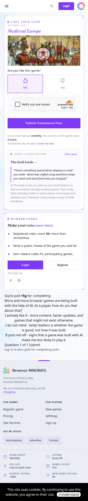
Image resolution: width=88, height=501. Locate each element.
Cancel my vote (45, 143)
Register (62, 265)
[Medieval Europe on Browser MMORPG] (44, 51)
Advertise (35, 440)
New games (54, 409)
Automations (14, 440)
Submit (34, 345)
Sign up (51, 423)
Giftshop (51, 416)
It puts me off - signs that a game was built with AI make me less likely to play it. (44, 337)
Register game (13, 409)
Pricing (8, 416)
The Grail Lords (24, 162)
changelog (9, 392)
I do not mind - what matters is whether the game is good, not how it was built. (44, 327)
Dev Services (11, 423)
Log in (9, 349)
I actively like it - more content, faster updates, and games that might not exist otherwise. (44, 318)
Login (66, 6)
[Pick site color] (81, 6)
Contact (54, 440)
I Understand (69, 494)
